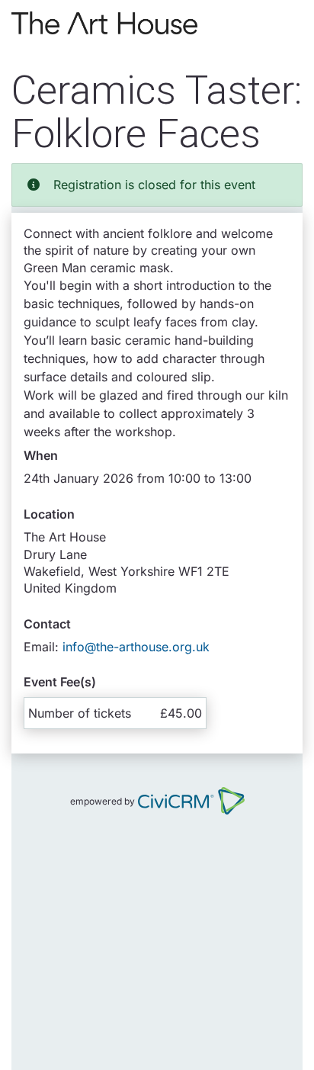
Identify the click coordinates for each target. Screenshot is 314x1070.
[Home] (104, 23)
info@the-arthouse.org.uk (136, 646)
